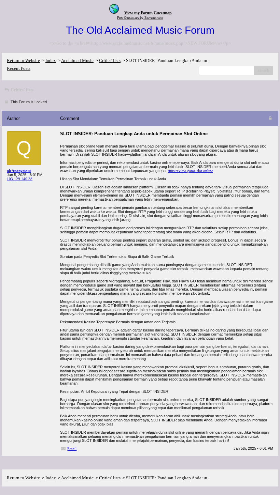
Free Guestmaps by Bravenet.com (140, 17)
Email (71, 449)
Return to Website (23, 60)
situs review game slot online (190, 171)
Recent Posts (18, 68)
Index (50, 60)
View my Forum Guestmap (148, 13)
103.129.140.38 (19, 179)
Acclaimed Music (77, 60)
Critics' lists (110, 60)
